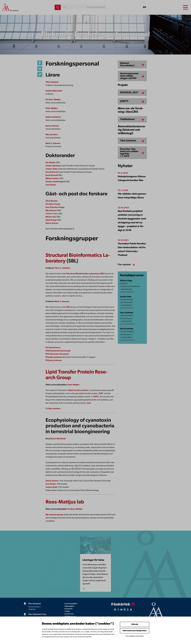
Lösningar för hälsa (93, 560)
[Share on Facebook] (39, 62)
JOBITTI (124, 101)
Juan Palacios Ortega (55, 207)
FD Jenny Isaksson (54, 360)
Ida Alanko (50, 163)
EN (144, 7)
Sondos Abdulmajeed (55, 182)
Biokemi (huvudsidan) (127, 64)
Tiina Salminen (52, 82)
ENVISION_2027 (129, 92)
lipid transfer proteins (78, 390)
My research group (54, 515)
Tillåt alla (134, 624)
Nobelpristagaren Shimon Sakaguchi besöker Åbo (132, 178)
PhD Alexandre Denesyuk (57, 354)
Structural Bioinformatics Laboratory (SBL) (85, 274)
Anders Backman (53, 166)
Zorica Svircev (52, 223)
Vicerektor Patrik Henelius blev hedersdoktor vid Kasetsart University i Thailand (132, 249)
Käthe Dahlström (53, 117)
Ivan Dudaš (51, 185)
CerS (88, 403)
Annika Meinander (54, 91)
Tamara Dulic (51, 169)
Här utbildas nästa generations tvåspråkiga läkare (132, 196)
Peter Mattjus (52, 108)
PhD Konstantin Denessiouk (58, 351)
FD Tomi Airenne (53, 348)
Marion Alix (51, 217)
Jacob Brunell (52, 175)
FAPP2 (96, 397)
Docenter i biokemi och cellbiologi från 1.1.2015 (129, 152)
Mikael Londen (52, 179)
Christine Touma (53, 204)
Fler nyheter (124, 264)
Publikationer (127, 119)
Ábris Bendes (52, 201)
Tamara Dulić (51, 487)
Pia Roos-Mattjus (53, 100)
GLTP (101, 394)
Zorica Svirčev (52, 481)
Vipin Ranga (51, 220)
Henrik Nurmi (52, 172)
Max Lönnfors (52, 135)
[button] (39, 74)
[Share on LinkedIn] (39, 68)
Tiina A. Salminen (62, 268)
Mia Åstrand (51, 211)
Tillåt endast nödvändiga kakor (134, 631)
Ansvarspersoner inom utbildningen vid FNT (129, 76)
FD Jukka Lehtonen (54, 357)
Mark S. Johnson (53, 143)
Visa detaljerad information (134, 636)
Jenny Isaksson (52, 126)
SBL (68, 307)
